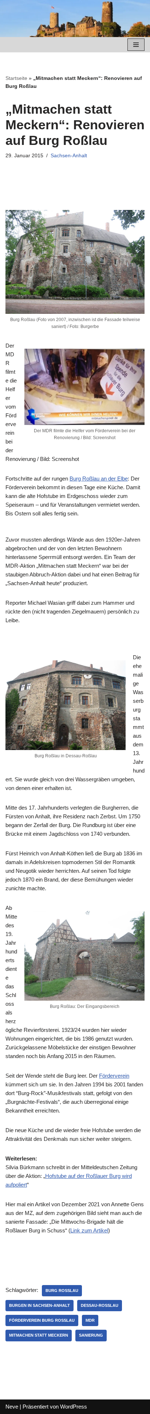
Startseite (16, 78)
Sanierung (91, 1335)
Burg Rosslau (62, 1290)
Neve (11, 1406)
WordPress (73, 1406)
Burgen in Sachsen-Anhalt (39, 1305)
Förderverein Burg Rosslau (42, 1320)
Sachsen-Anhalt (69, 155)
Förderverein (114, 1076)
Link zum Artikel (89, 1230)
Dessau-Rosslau (99, 1305)
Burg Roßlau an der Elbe (99, 478)
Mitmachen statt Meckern (38, 1335)
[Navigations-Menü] (136, 45)
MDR (90, 1320)
